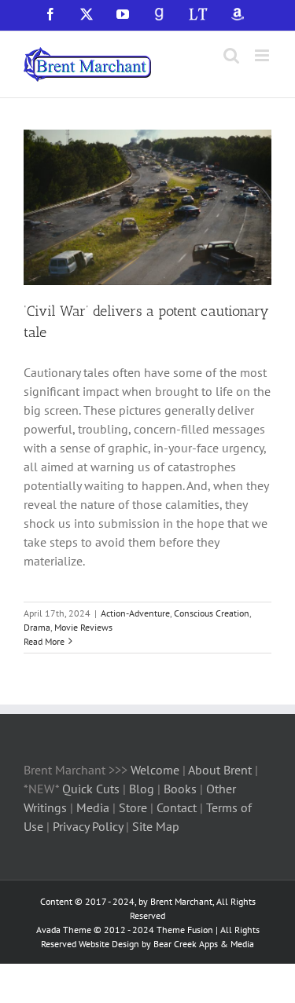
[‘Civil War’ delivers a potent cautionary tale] (147, 207)
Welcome (155, 770)
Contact (177, 807)
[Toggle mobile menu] (263, 55)
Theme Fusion (185, 929)
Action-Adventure (135, 613)
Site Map (155, 826)
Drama (37, 627)
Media (94, 807)
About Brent (220, 770)
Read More (44, 641)
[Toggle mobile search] (231, 55)
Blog (143, 788)
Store (134, 807)
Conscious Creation (211, 613)
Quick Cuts (91, 788)
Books (182, 788)
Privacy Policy (88, 826)
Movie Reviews (83, 627)
